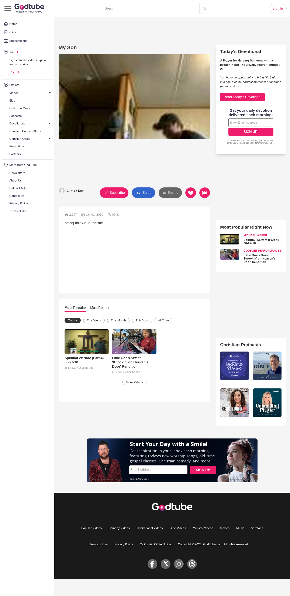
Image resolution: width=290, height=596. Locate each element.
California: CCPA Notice (155, 544)
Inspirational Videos (150, 528)
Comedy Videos (119, 528)
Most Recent (99, 308)
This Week (94, 320)
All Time (163, 320)
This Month (118, 320)
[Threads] (192, 564)
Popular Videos (91, 528)
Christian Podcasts (240, 344)
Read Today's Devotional (242, 97)
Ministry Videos (203, 528)
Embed (172, 192)
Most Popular (75, 308)
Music (240, 528)
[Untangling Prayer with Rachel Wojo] (267, 402)
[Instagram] (179, 564)
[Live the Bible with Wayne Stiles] (267, 366)
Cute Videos (178, 528)
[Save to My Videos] (190, 192)
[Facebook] (152, 564)
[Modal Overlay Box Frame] (250, 127)
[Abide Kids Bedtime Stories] (234, 366)
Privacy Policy (123, 544)
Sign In (16, 72)
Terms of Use (99, 544)
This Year (142, 320)
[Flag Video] (204, 192)
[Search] (204, 8)
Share (147, 192)
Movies (224, 528)
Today (72, 320)
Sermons (257, 528)
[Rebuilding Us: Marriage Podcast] (234, 402)
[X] (165, 564)
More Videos (134, 382)
